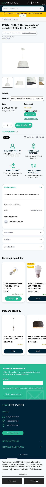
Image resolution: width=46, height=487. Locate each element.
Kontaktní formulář (12, 433)
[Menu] (43, 2)
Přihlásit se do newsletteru (13, 394)
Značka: (6, 38)
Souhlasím (34, 481)
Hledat (41, 8)
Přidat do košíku (21, 125)
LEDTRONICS (23, 455)
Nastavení (23, 474)
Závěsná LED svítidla (16, 222)
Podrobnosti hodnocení (29, 33)
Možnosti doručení (31, 119)
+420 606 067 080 (12, 421)
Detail (13, 351)
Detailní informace (8, 131)
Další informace (36, 469)
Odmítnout (12, 481)
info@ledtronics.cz (12, 417)
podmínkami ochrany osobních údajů (32, 388)
